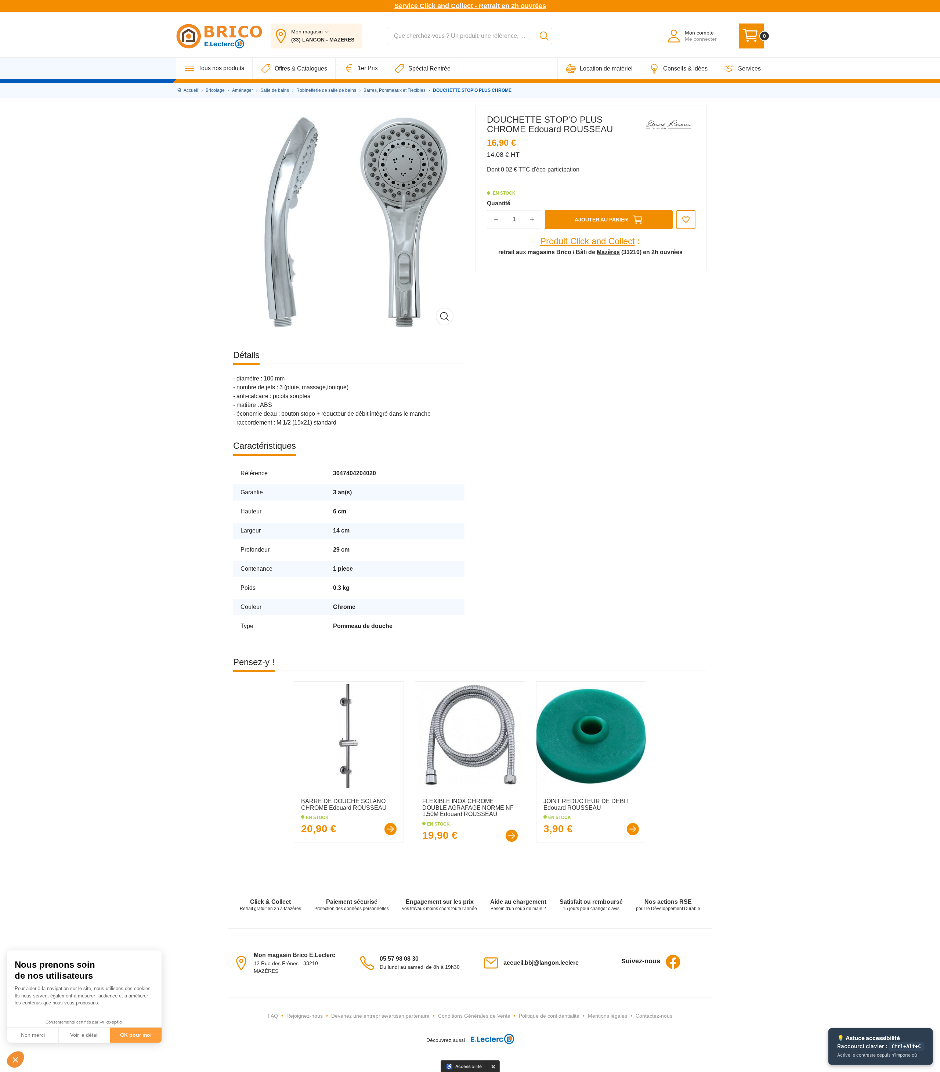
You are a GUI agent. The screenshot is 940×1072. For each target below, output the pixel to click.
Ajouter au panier (601, 220)
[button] (15, 1059)
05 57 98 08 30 (399, 959)
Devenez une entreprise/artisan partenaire (380, 1016)
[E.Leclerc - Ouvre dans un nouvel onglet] (489, 1040)
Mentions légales (607, 1016)
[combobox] (470, 36)
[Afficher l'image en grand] (348, 220)
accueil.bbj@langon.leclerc (541, 963)
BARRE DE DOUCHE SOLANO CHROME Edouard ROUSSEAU (344, 804)
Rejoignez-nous (304, 1016)
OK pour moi (136, 1035)
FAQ (273, 1016)
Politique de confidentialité (549, 1016)
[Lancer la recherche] (544, 36)
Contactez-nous (654, 1016)
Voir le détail (84, 1035)
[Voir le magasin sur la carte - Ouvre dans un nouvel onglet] (243, 962)
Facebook (673, 961)
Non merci (33, 1035)
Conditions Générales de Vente (474, 1016)
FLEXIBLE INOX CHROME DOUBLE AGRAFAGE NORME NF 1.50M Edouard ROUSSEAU (468, 807)
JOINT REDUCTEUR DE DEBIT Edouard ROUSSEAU (586, 804)
